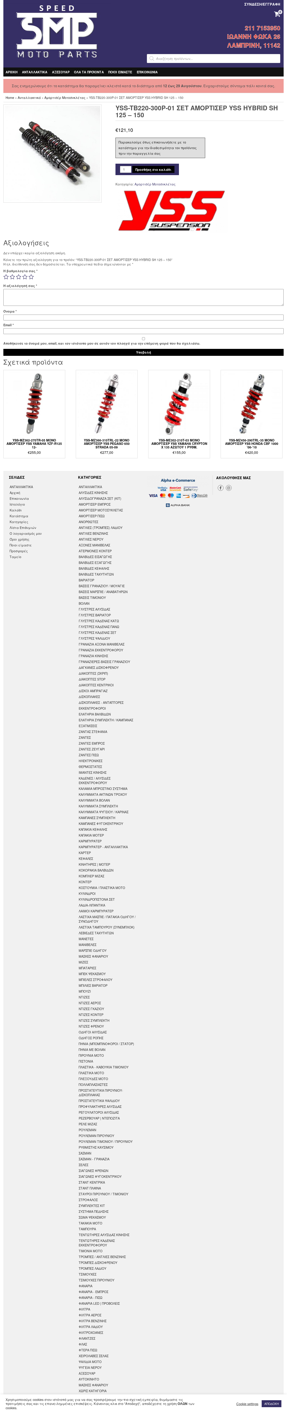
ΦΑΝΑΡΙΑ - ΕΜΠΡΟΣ (93, 1291)
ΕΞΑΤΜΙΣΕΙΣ (88, 726)
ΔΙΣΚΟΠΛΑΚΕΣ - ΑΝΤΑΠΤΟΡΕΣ (101, 702)
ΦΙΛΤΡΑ (84, 1309)
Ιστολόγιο (17, 504)
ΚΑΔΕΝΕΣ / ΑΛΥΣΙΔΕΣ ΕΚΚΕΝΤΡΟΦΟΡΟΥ (95, 780)
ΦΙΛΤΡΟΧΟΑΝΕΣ (91, 1332)
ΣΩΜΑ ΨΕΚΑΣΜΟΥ (92, 1217)
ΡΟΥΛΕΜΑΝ (87, 1130)
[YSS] (171, 211)
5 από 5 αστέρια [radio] (31, 277)
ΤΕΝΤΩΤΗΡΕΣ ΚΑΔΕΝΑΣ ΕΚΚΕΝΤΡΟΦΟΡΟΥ (97, 1242)
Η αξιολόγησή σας (20, 285)
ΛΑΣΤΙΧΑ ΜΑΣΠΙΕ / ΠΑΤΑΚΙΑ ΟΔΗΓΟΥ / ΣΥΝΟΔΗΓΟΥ (107, 919)
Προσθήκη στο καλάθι (153, 169)
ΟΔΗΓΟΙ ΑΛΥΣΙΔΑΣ (93, 1032)
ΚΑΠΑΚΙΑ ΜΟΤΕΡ (91, 835)
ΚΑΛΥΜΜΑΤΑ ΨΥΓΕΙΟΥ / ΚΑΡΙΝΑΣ (103, 812)
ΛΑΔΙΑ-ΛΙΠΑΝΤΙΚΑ (92, 905)
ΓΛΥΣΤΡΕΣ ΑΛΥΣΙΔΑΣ (94, 609)
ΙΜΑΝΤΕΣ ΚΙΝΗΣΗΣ (93, 772)
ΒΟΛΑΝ (84, 603)
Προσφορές (19, 551)
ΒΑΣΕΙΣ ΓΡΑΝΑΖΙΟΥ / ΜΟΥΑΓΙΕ (102, 586)
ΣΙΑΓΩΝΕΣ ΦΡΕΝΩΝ (93, 1170)
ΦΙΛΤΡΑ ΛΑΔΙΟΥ (91, 1326)
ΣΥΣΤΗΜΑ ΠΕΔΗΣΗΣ (94, 1211)
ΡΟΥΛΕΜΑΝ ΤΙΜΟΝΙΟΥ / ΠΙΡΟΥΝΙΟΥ (106, 1141)
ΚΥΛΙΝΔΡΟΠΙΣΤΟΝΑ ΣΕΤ (97, 899)
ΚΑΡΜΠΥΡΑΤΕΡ (90, 841)
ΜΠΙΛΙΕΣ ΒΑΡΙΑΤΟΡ (93, 985)
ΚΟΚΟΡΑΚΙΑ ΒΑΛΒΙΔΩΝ (96, 870)
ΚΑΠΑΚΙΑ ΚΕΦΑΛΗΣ (93, 829)
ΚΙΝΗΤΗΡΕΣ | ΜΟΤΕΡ (94, 864)
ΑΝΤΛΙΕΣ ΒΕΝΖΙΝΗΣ (93, 533)
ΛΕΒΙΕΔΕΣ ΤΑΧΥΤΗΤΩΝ (96, 933)
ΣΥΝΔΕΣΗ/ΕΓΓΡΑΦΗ (262, 4)
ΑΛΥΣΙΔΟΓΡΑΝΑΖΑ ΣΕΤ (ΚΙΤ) (100, 498)
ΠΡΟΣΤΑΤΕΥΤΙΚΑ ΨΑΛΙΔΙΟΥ (99, 1100)
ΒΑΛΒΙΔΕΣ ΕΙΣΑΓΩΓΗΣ (95, 556)
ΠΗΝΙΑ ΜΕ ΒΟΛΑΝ (92, 1049)
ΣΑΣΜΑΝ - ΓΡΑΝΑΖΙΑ (94, 1159)
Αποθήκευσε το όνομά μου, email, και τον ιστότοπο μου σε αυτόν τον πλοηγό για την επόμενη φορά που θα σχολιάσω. (101, 343)
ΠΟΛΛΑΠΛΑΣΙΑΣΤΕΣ (93, 1084)
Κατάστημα (19, 516)
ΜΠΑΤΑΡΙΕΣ (87, 968)
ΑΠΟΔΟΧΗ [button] (271, 1404)
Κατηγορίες (19, 522)
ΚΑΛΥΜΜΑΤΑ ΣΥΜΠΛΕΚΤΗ (98, 806)
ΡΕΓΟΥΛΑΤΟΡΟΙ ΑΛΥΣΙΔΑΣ (99, 1112)
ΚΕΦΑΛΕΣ (86, 858)
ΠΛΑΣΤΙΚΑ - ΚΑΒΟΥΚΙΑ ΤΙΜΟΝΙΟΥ (103, 1067)
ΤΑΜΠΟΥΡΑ (87, 1229)
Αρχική (15, 492)
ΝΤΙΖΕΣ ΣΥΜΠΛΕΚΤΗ (94, 1020)
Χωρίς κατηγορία (93, 1391)
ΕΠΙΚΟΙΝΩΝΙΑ (147, 72)
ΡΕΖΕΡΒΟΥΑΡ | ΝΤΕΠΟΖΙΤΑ (99, 1118)
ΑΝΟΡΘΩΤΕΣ (88, 522)
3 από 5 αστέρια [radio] (18, 277)
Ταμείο (15, 556)
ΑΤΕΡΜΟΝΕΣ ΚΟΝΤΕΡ (95, 551)
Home (10, 97)
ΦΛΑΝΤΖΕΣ (87, 1338)
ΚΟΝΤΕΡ (85, 882)
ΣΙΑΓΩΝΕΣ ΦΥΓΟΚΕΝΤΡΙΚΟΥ (100, 1176)
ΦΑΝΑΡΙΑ (85, 1286)
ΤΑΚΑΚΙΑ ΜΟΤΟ (90, 1223)
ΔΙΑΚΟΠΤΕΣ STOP (92, 679)
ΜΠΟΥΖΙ (85, 991)
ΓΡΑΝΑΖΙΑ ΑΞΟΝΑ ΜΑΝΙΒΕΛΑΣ (101, 644)
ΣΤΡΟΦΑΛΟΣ (88, 1200)
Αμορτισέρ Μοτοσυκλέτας (64, 97)
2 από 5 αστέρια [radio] (12, 277)
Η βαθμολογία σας (20, 271)
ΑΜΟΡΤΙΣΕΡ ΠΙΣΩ (92, 516)
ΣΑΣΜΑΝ (85, 1153)
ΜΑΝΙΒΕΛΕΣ (87, 944)
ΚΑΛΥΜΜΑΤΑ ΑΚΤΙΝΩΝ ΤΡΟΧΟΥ (103, 794)
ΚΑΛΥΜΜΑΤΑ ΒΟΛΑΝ (94, 800)
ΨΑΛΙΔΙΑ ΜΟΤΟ (90, 1361)
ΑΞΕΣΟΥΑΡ (61, 72)
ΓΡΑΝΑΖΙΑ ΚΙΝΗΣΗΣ (93, 656)
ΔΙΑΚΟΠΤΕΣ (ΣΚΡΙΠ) (93, 673)
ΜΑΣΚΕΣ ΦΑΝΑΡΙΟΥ (93, 956)
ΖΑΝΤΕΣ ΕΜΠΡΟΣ (92, 743)
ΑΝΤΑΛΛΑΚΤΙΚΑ (35, 72)
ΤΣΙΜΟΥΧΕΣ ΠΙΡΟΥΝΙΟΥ (96, 1280)
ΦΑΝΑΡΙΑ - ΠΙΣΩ (90, 1297)
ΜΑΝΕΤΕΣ (86, 939)
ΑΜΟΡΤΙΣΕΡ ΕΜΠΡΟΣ (95, 504)
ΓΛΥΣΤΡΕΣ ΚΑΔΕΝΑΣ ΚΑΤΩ (99, 621)
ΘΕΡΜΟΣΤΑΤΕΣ (90, 766)
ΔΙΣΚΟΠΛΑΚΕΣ (89, 696)
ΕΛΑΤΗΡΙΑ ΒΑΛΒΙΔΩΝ (95, 714)
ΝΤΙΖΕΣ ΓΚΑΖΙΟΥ (91, 1008)
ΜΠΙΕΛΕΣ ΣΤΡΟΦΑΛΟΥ (95, 979)
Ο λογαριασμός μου (26, 533)
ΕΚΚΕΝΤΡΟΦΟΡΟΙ (92, 708)
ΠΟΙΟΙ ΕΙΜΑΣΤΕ (120, 72)
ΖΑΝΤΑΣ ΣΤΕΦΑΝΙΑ (93, 731)
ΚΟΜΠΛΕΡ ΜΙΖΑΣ (91, 876)
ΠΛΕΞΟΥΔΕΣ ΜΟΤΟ (93, 1078)
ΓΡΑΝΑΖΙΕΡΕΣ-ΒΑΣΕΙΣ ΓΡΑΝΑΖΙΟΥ (104, 661)
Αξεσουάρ (87, 1373)
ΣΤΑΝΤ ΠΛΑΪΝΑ (90, 1188)
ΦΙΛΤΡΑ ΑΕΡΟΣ (90, 1315)
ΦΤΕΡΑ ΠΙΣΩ (88, 1350)
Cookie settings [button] (247, 1404)
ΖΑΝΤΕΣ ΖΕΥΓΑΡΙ (92, 749)
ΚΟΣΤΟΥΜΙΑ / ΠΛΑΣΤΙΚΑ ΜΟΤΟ (102, 887)
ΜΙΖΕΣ (83, 962)
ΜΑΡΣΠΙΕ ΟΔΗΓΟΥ (93, 950)
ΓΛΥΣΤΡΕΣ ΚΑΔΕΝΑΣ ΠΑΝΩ (99, 626)
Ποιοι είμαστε (21, 545)
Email (8, 325)
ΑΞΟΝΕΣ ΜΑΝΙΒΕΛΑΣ (94, 545)
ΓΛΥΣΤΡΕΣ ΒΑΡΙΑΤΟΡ (95, 615)
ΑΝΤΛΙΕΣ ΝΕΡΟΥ (91, 539)
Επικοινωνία (19, 498)
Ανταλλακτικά (29, 97)
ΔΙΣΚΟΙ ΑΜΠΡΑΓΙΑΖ (93, 691)
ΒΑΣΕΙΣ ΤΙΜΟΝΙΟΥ (92, 597)
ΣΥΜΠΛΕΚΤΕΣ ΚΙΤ (92, 1205)
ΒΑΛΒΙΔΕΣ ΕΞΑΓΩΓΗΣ (95, 562)
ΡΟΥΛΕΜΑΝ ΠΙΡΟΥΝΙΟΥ (96, 1135)
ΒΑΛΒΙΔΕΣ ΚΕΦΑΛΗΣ (94, 568)
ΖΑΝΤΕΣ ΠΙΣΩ (89, 755)
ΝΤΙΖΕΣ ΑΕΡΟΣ (90, 1003)
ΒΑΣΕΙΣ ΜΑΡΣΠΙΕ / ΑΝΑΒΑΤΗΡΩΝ (103, 591)
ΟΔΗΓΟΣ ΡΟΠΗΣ (91, 1038)
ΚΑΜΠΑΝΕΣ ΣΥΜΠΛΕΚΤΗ (97, 817)
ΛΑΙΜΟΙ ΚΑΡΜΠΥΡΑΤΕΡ (96, 911)
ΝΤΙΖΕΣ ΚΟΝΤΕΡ (91, 1014)
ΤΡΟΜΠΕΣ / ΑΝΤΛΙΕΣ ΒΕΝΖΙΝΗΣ (102, 1256)
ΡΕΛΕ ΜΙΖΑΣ (88, 1124)
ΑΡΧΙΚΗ (11, 72)
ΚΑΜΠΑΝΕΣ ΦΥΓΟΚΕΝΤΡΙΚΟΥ (101, 823)
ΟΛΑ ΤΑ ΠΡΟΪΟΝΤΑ (89, 72)
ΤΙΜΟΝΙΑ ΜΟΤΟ (90, 1251)
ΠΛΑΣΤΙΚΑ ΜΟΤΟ (91, 1073)
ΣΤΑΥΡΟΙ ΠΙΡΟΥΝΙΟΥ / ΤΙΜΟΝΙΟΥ (103, 1194)
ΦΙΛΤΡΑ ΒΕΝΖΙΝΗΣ (93, 1321)
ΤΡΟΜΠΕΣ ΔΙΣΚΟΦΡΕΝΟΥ (98, 1262)
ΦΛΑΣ (83, 1344)
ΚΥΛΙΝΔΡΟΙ (87, 893)
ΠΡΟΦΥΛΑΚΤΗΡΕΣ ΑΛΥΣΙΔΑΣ (100, 1106)
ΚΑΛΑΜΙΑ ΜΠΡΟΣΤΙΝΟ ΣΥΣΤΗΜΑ (103, 788)
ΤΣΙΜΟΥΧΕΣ (87, 1274)
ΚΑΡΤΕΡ (85, 852)
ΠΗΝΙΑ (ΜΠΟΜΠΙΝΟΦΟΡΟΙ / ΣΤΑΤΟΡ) (106, 1043)
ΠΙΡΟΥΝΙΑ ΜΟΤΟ (91, 1055)
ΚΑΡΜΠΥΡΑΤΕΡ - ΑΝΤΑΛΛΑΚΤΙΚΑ (103, 847)
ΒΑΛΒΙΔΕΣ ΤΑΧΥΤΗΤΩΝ (96, 574)
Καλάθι (16, 510)
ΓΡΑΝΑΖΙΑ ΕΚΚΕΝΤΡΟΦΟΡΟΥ (101, 650)
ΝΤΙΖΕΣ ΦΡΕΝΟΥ (91, 1026)
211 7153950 (262, 28)
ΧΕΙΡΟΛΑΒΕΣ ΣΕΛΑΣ (94, 1356)
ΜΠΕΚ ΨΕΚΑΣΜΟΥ (92, 974)
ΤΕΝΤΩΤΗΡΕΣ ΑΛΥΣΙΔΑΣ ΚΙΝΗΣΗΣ (104, 1235)
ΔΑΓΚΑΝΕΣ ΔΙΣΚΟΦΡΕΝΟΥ (99, 667)
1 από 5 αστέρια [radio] (6, 277)
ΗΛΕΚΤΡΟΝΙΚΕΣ (90, 761)
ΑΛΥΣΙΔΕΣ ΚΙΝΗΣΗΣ (93, 492)
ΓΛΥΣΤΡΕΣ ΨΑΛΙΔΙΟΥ (94, 638)
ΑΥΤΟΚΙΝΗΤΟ (89, 1379)
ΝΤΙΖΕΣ (84, 997)
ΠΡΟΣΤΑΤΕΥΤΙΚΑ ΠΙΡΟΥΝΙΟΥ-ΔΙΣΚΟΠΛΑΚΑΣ (101, 1092)
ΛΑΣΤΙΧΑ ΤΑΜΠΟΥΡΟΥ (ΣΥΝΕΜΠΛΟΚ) (107, 927)
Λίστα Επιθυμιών (23, 527)
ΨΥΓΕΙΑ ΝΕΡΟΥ (90, 1367)
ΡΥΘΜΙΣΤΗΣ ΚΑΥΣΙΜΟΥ (96, 1147)
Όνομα (10, 311)
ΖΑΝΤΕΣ (85, 737)
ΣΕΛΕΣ (83, 1165)
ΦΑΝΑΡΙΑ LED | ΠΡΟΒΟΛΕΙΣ (99, 1303)
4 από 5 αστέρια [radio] (25, 277)
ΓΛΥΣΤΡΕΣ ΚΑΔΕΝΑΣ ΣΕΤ (97, 632)
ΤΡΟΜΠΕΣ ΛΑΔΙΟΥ (92, 1268)
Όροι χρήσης (19, 539)
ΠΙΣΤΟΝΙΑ (86, 1061)
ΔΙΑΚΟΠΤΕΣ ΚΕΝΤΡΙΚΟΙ (96, 685)
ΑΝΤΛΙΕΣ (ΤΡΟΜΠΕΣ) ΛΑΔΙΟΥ (100, 527)
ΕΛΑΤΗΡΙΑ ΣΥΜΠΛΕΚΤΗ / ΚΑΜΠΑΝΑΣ (106, 720)
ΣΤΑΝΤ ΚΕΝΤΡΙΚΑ (92, 1182)
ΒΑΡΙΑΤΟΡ (86, 580)
